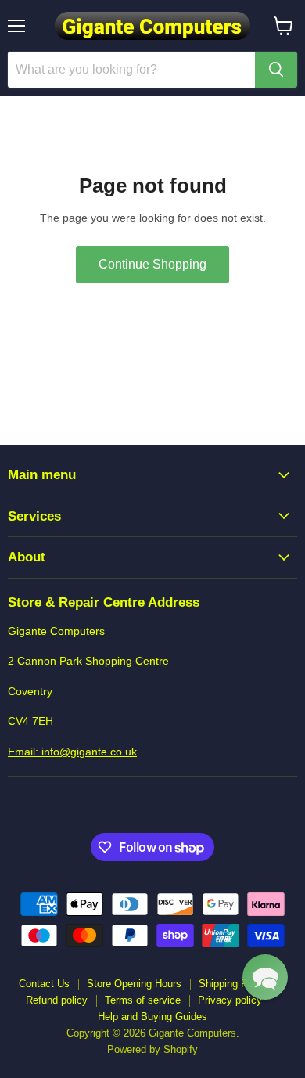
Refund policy (57, 1000)
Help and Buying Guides (152, 1016)
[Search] (276, 70)
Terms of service (143, 1000)
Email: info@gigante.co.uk (72, 751)
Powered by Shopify (152, 1049)
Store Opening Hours (134, 984)
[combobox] (131, 70)
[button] (265, 977)
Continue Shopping (152, 264)
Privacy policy (230, 1000)
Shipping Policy (234, 984)
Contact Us (44, 984)
